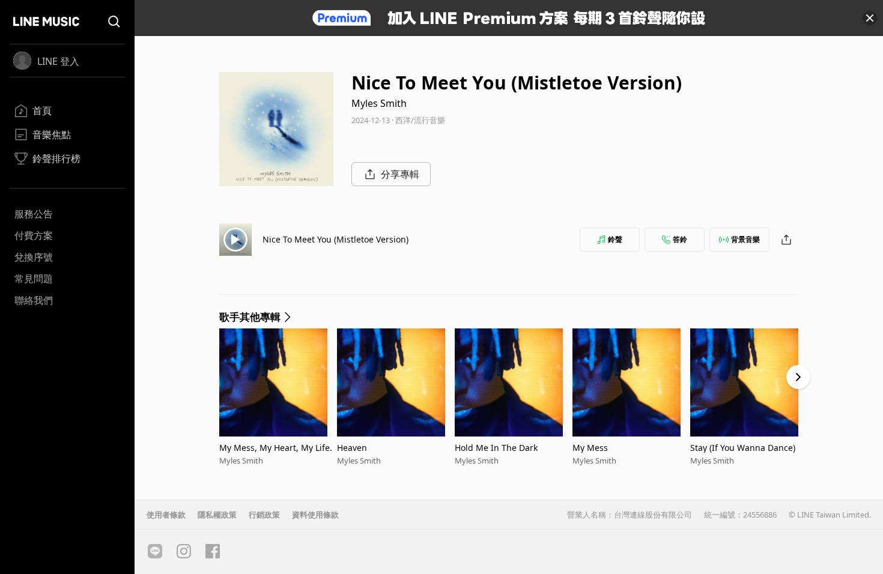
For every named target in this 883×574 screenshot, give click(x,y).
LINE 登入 (58, 61)
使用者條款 (166, 514)
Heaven (352, 448)
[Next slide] (798, 377)
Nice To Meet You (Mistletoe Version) (335, 239)
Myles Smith (379, 103)
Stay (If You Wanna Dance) (742, 448)
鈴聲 (615, 239)
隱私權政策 (217, 514)
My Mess (590, 448)
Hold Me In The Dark (496, 448)
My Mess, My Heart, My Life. (275, 448)
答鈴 (680, 239)
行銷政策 (264, 514)
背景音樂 (745, 239)
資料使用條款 (315, 514)
